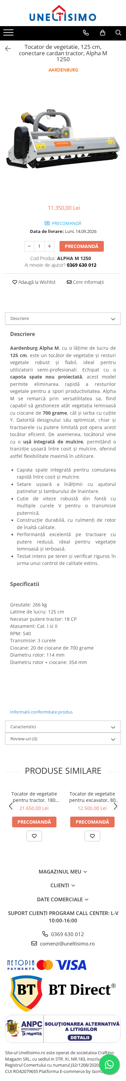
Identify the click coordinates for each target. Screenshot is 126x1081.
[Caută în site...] (118, 32)
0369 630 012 (67, 934)
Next (115, 147)
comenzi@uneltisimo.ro (67, 943)
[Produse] (9, 34)
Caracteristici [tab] (23, 727)
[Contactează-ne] (85, 32)
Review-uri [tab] (23, 739)
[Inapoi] (5, 48)
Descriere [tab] (19, 318)
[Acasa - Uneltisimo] (63, 13)
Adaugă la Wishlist (36, 282)
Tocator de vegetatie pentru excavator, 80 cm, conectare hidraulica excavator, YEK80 (92, 797)
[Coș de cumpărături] (102, 32)
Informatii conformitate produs (41, 712)
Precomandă (81, 246)
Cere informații (88, 282)
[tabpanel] (63, 139)
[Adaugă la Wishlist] (34, 836)
